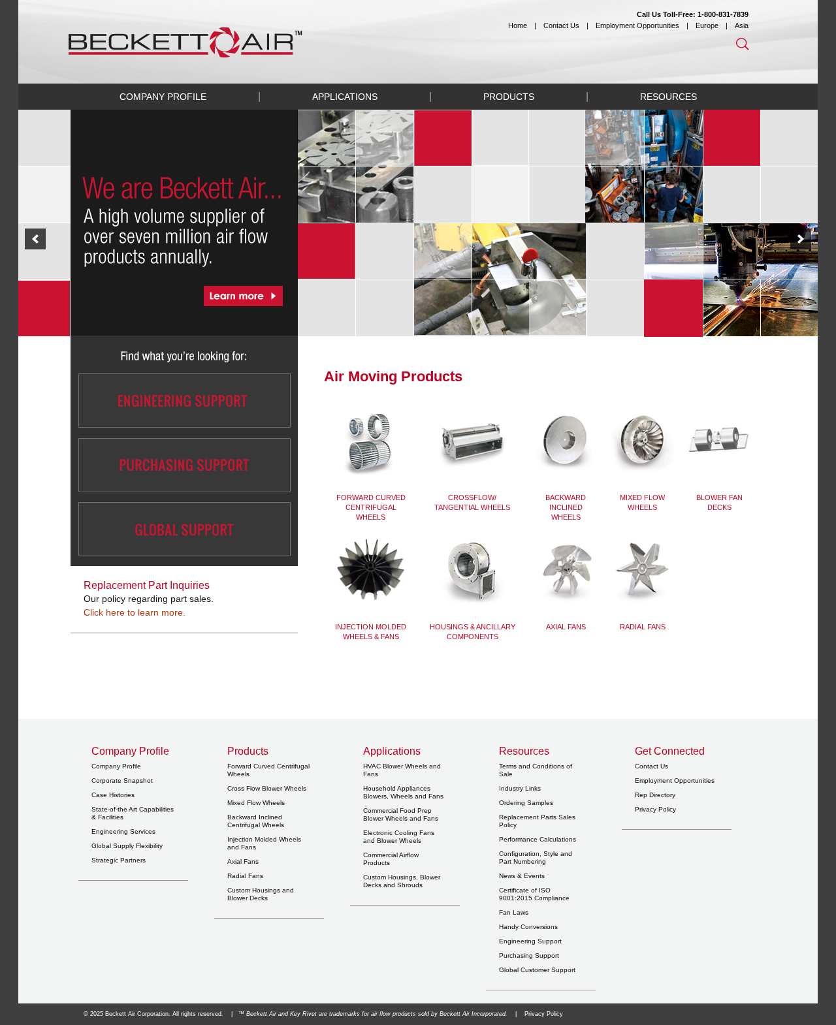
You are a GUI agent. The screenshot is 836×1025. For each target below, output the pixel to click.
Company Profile (163, 96)
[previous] (35, 239)
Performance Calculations (537, 839)
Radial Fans (643, 627)
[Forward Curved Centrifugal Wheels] (370, 442)
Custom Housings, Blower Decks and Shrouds (401, 881)
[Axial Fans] (566, 569)
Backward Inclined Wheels (565, 507)
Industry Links (520, 788)
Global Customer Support (537, 969)
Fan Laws (513, 912)
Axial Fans (566, 627)
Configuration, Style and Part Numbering (535, 857)
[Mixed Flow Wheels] (643, 440)
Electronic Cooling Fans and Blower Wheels (398, 836)
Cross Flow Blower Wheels (266, 788)
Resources (668, 96)
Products (508, 96)
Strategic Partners (118, 860)
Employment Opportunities (637, 25)
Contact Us (561, 25)
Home (517, 25)
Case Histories (113, 794)
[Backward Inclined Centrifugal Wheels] (566, 440)
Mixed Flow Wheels (256, 802)
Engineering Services (123, 831)
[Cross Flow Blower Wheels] (472, 442)
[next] (800, 239)
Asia (741, 25)
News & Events (522, 875)
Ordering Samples (526, 802)
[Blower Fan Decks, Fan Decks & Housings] (370, 569)
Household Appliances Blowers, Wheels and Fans (403, 792)
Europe (707, 25)
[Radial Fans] (643, 569)
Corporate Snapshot (122, 780)
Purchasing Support (529, 955)
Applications (345, 96)
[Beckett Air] (418, 42)
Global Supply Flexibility (127, 845)
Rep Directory (655, 794)
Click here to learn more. (134, 612)
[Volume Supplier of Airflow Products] (418, 239)
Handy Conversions (528, 926)
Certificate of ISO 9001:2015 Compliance (534, 894)
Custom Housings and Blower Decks (260, 894)
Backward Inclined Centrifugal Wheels (255, 820)
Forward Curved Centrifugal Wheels (371, 507)
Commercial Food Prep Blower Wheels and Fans (400, 814)
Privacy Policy (655, 809)
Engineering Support (530, 941)
